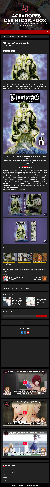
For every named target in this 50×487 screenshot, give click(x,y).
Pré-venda (5, 271)
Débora (5, 45)
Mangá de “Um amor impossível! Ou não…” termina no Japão (41, 301)
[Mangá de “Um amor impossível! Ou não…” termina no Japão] (30, 301)
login (14, 288)
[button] (2, 31)
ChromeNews (29, 485)
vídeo (35, 88)
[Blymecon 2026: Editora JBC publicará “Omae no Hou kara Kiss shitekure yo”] (7, 301)
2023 (7, 269)
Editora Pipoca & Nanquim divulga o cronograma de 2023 (24, 262)
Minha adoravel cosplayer (9, 472)
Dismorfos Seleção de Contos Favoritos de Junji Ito (23, 269)
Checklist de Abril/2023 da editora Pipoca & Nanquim (39, 262)
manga (35, 269)
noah (4, 475)
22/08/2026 (16, 304)
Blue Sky (27, 322)
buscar (41, 315)
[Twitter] (22, 332)
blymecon (5, 477)
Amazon (25, 165)
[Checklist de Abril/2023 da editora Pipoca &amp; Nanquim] (40, 257)
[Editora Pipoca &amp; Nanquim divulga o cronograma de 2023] (25, 257)
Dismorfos (11, 269)
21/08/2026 (39, 304)
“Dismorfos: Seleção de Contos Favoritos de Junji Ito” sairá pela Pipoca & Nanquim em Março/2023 (9, 263)
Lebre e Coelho (6, 469)
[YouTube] (28, 332)
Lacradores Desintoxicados (25, 18)
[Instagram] (25, 332)
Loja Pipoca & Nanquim (25, 167)
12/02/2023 (11, 45)
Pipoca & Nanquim (18, 189)
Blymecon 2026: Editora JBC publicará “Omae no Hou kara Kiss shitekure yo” (17, 301)
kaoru (4, 480)
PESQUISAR (7, 312)
